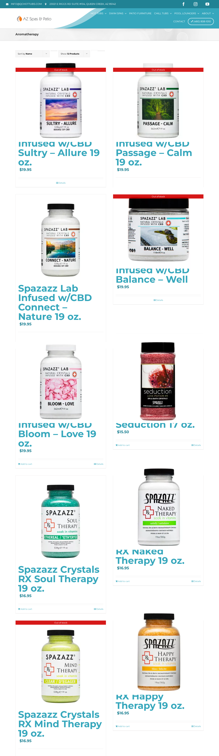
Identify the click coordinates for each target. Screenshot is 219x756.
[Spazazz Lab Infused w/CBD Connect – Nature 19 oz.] (61, 237)
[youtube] (207, 4)
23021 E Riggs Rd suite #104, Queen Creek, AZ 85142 (82, 3)
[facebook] (183, 4)
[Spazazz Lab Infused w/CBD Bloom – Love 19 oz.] (61, 378)
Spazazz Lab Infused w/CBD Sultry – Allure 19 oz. (59, 148)
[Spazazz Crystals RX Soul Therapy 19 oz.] (61, 518)
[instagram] (195, 4)
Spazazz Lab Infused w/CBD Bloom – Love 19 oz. (57, 429)
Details (62, 183)
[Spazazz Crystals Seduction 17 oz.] (158, 378)
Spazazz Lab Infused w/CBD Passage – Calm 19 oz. (154, 148)
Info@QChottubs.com (26, 3)
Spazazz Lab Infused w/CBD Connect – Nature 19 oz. (55, 302)
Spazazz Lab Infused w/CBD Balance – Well (152, 270)
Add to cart (26, 464)
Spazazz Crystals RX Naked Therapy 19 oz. (156, 551)
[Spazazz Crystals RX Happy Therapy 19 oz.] (158, 650)
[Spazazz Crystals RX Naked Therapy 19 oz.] (158, 504)
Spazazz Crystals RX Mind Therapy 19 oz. (60, 724)
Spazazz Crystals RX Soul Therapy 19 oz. (58, 579)
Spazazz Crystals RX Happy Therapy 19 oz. (156, 696)
